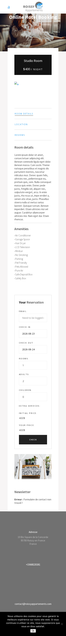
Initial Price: (28, 413)
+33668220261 (33, 564)
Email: (23, 311)
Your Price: (27, 425)
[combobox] (33, 365)
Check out (26, 342)
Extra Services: (29, 406)
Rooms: (24, 358)
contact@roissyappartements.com (33, 603)
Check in (24, 327)
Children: (25, 390)
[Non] (61, 624)
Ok (33, 631)
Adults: (24, 374)
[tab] (33, 113)
